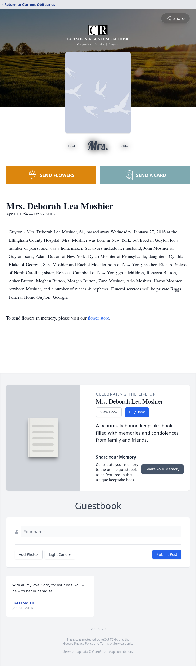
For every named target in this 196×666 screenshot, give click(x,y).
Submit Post (167, 554)
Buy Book (137, 412)
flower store (98, 318)
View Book (108, 412)
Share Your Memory (162, 469)
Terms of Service (112, 643)
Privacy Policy (83, 643)
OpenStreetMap (103, 651)
